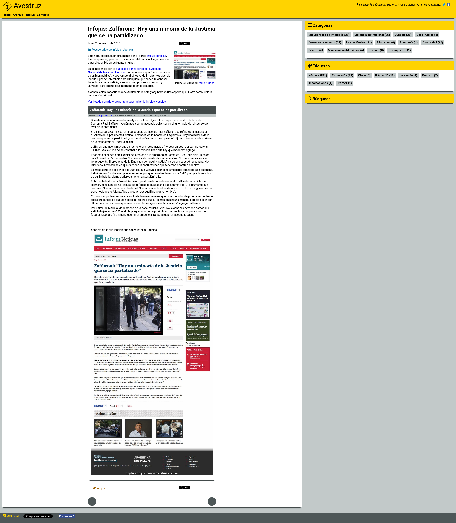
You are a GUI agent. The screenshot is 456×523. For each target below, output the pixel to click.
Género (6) (315, 50)
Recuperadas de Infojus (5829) (328, 35)
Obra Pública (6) (427, 35)
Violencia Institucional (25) (372, 35)
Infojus (30, 15)
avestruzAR (67, 516)
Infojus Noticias (156, 56)
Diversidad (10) (433, 42)
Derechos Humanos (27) (324, 42)
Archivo (18, 15)
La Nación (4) (408, 75)
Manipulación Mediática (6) (346, 50)
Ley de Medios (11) (359, 42)
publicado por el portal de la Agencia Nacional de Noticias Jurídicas (124, 70)
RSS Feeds (13, 516)
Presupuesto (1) (400, 50)
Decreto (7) (430, 75)
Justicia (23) (403, 35)
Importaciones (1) (320, 83)
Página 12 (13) (385, 75)
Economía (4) (409, 42)
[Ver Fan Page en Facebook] (448, 4)
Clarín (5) (364, 75)
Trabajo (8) (376, 50)
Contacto (43, 15)
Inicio (7, 15)
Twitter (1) (344, 83)
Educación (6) (386, 42)
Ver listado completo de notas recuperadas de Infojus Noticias (127, 101)
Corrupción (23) (342, 75)
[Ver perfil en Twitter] (444, 4)
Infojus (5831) (317, 75)
